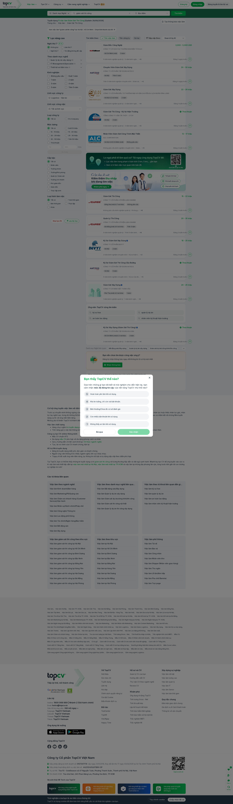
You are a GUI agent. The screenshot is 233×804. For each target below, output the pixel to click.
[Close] (149, 378)
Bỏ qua (99, 432)
